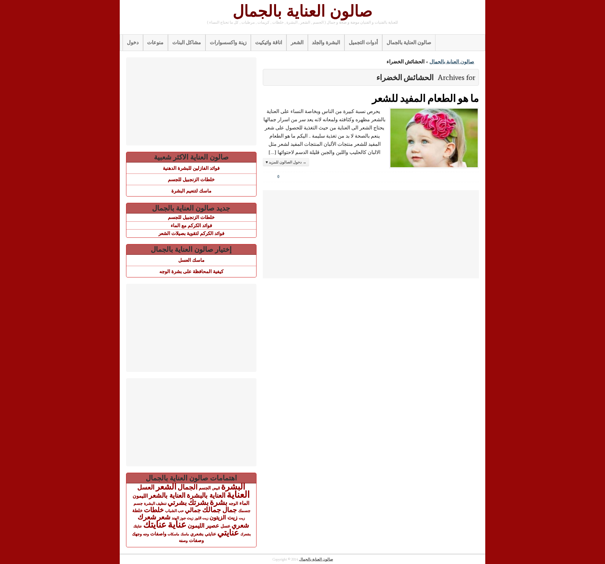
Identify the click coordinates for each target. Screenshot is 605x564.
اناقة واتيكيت (268, 42)
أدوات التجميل (363, 42)
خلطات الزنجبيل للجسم (191, 179)
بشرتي (177, 502)
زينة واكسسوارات (228, 42)
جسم (138, 503)
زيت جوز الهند (182, 518)
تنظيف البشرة (155, 503)
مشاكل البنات (186, 42)
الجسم (205, 487)
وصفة (183, 540)
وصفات (196, 540)
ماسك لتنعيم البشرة (191, 190)
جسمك (244, 511)
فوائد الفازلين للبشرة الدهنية (191, 168)
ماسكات (173, 534)
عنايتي (228, 532)
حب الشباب (174, 511)
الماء (244, 503)
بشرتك (198, 502)
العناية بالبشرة (206, 495)
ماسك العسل (191, 260)
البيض (216, 488)
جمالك (211, 510)
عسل (225, 525)
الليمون (140, 495)
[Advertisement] (371, 234)
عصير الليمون (203, 525)
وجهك (137, 534)
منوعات (155, 42)
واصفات (158, 533)
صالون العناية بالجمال (302, 11)
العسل (146, 487)
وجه (146, 534)
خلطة (137, 510)
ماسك (185, 534)
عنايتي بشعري (203, 533)
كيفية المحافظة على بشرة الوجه (191, 271)
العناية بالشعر (167, 495)
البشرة (233, 486)
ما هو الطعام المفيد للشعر (425, 98)
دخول (133, 42)
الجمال (188, 487)
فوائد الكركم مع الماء (191, 225)
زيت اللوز (201, 518)
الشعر (297, 42)
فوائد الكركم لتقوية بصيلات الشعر (191, 233)
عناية (177, 524)
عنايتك (155, 524)
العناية (238, 494)
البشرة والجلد (326, 42)
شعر (164, 517)
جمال (229, 509)
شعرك (147, 517)
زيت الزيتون (224, 517)
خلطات (154, 509)
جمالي (193, 509)
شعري (240, 525)
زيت (242, 518)
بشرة (219, 502)
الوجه (233, 503)
